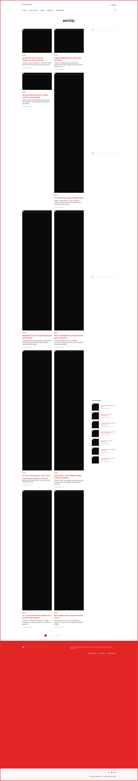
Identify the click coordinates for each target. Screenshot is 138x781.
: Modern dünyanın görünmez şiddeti (108, 406)
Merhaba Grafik (112, 776)
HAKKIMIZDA (102, 653)
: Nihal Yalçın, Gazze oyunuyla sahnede (107, 459)
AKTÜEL (24, 55)
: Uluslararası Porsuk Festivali (33, 59)
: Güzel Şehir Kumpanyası (68, 337)
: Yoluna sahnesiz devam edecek (35, 96)
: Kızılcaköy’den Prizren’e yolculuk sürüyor (107, 433)
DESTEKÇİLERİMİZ (111, 653)
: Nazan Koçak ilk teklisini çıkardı (68, 617)
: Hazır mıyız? (36, 475)
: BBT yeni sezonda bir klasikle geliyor (107, 441)
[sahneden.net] (27, 4)
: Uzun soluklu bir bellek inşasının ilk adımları (67, 477)
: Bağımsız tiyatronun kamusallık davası (108, 424)
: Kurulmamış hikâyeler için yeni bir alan (108, 450)
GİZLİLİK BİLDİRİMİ (92, 653)
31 (57, 635)
